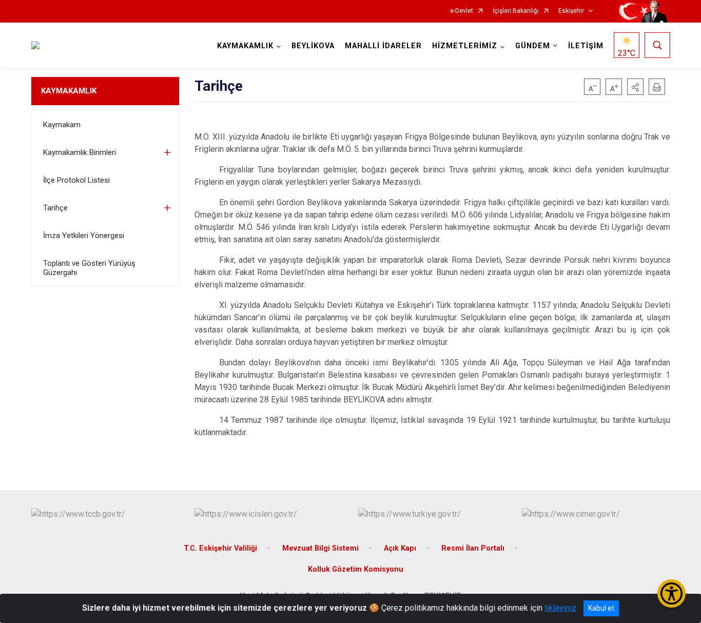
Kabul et (601, 608)
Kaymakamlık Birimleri (79, 152)
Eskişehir (571, 11)
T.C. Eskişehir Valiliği (220, 548)
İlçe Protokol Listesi (76, 180)
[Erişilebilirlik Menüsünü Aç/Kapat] (671, 593)
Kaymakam (62, 124)
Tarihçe (55, 207)
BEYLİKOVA (313, 46)
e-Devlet (461, 11)
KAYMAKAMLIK (68, 90)
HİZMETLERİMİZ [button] (464, 46)
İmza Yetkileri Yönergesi (83, 235)
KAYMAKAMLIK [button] (245, 46)
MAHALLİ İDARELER (383, 46)
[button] (635, 87)
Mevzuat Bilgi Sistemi (320, 548)
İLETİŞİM (585, 46)
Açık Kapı (400, 548)
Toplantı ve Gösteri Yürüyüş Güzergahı (89, 268)
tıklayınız (560, 608)
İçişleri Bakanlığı (516, 11)
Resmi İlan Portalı (472, 548)
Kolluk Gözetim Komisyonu (355, 569)
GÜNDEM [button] (532, 46)
